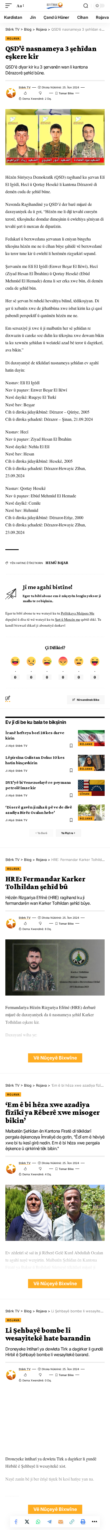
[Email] (60, 1521)
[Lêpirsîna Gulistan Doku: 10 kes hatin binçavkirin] (91, 763)
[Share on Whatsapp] (38, 1521)
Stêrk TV (24, 87)
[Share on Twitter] (27, 1521)
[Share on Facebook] (15, 1521)
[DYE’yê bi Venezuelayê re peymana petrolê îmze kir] (91, 788)
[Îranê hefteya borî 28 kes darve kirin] (91, 738)
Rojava (13, 38)
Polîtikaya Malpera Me (77, 613)
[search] (86, 5)
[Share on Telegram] (49, 1521)
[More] (94, 1521)
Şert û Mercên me (67, 619)
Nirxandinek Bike (88, 699)
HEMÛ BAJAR (57, 563)
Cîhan (85, 793)
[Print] (83, 1521)
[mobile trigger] (9, 5)
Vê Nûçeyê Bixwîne (55, 1058)
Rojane (86, 744)
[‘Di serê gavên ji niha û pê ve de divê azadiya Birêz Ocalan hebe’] (91, 812)
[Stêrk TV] (55, 5)
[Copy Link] (71, 1521)
